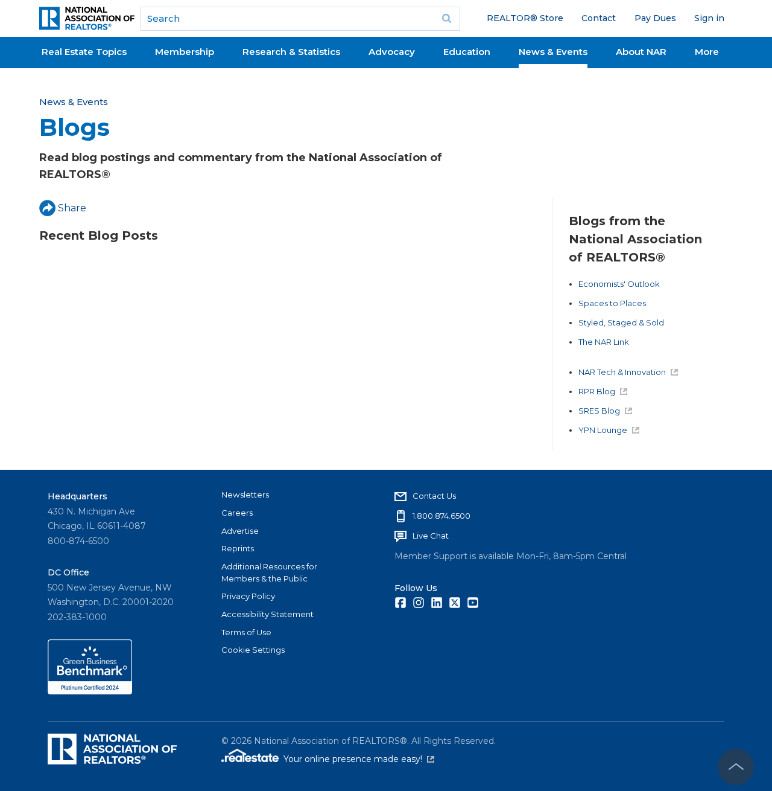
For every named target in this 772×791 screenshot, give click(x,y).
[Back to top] (736, 767)
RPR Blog (596, 391)
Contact (598, 18)
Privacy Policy (248, 596)
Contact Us (434, 496)
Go (447, 19)
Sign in (709, 18)
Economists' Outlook (619, 284)
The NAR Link (603, 342)
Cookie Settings (253, 650)
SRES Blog (599, 410)
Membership (184, 51)
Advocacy (392, 51)
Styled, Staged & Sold (621, 322)
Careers (237, 512)
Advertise (240, 531)
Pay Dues (655, 18)
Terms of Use (246, 632)
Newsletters (245, 494)
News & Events (553, 51)
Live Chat (431, 535)
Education (466, 51)
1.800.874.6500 (441, 515)
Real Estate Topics (84, 51)
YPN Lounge (602, 430)
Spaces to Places (612, 303)
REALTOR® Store (525, 18)
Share (72, 208)
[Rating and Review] (90, 691)
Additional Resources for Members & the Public (269, 572)
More (707, 51)
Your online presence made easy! (358, 759)
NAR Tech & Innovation (622, 372)
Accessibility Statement (267, 614)
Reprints (237, 548)
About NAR (641, 51)
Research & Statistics (291, 51)
